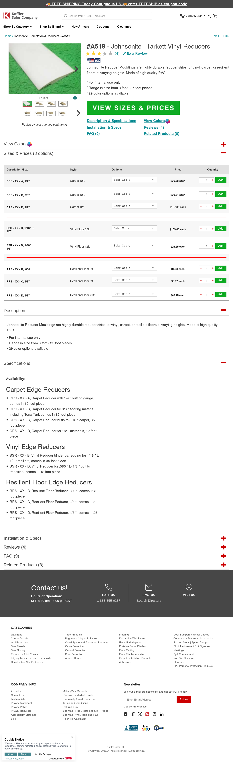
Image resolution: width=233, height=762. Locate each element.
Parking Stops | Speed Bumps (190, 642)
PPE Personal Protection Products (193, 665)
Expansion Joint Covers (24, 654)
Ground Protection (75, 650)
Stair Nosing (18, 650)
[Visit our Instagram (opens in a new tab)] (154, 714)
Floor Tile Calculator (74, 718)
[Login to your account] (209, 16)
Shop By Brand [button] (50, 26)
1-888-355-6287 (137, 750)
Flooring (124, 634)
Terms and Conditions (75, 702)
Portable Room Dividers (133, 646)
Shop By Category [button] (16, 26)
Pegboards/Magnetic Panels (81, 638)
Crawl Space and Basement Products (86, 642)
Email (215, 36)
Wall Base (16, 634)
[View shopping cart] (215, 16)
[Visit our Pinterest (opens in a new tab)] (147, 714)
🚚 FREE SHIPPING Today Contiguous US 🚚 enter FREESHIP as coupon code (116, 3)
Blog (13, 718)
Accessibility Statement (24, 714)
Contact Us (17, 695)
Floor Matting (127, 650)
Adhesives (125, 662)
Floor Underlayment (130, 642)
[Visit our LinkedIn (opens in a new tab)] (162, 714)
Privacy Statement (21, 702)
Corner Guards (19, 638)
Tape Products (73, 634)
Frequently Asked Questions (79, 699)
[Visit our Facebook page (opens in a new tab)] (133, 714)
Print (226, 36)
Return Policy (70, 706)
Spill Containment (183, 654)
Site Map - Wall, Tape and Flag (80, 714)
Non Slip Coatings (183, 658)
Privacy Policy (19, 706)
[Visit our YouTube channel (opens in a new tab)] (125, 714)
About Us (16, 691)
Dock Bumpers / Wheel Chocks (191, 634)
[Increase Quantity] (212, 180)
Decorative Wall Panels (132, 638)
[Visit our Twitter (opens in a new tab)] (140, 714)
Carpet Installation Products (135, 658)
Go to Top (225, 754)
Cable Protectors (74, 646)
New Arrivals (80, 26)
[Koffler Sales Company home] (22, 16)
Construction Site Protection (27, 662)
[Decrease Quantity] (201, 180)
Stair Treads (18, 646)
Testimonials (18, 699)
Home (7, 36)
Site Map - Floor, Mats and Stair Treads (85, 710)
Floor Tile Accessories (131, 654)
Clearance (124, 26)
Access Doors (73, 658)
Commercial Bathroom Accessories (193, 638)
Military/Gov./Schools (75, 691)
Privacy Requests (21, 710)
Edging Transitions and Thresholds (31, 658)
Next (76, 69)
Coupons (103, 26)
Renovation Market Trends (78, 695)
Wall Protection (19, 642)
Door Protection (74, 654)
